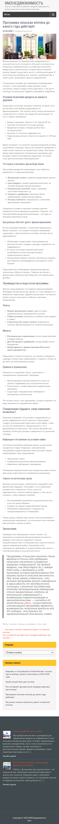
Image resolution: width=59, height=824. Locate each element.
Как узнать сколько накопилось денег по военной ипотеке (28, 703)
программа (31, 624)
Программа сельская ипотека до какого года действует (26, 695)
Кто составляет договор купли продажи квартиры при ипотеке (28, 688)
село (39, 624)
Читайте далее (9, 756)
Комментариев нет (23, 31)
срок (44, 624)
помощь (21, 624)
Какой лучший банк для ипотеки (20, 682)
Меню (7, 14)
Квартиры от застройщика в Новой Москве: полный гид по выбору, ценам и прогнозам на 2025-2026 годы (29, 674)
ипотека (12, 624)
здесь (27, 602)
